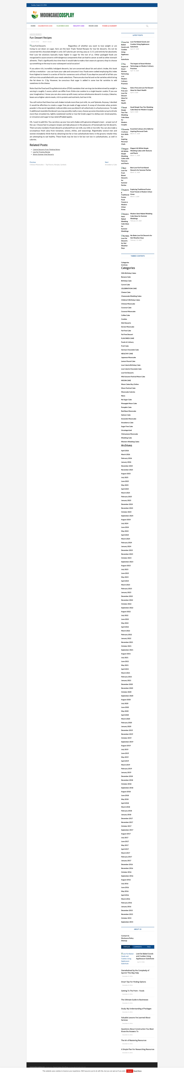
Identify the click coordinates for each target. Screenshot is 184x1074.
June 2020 (125, 707)
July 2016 (124, 883)
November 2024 (127, 508)
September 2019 (127, 742)
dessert (45, 41)
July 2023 (124, 569)
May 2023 (125, 577)
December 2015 (127, 910)
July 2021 (124, 657)
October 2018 (126, 784)
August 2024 (126, 519)
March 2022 (125, 631)
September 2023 (127, 562)
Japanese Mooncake (128, 357)
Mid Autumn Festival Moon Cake (133, 377)
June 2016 (125, 887)
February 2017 (126, 857)
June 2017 (125, 841)
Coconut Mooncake (128, 311)
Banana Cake (126, 277)
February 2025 (126, 497)
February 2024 (126, 542)
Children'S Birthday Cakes (130, 300)
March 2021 (125, 673)
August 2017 (126, 834)
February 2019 (126, 769)
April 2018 (125, 803)
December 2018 (127, 776)
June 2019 (125, 753)
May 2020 (125, 711)
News (123, 396)
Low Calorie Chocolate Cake (131, 369)
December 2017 (127, 818)
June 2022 (125, 619)
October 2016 (126, 872)
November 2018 (127, 780)
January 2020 (126, 726)
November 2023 (127, 554)
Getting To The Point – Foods (132, 991)
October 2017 (126, 826)
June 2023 (125, 573)
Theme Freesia (57, 1067)
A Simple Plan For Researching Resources (137, 1049)
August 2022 (126, 611)
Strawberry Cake (127, 423)
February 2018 (126, 811)
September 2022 (127, 608)
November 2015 (127, 914)
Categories (125, 262)
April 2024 (125, 535)
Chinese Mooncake (128, 304)
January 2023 (126, 592)
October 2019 (126, 738)
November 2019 (127, 734)
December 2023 (127, 550)
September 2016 (127, 876)
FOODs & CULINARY (109, 26)
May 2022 (125, 623)
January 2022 (126, 638)
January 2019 (126, 772)
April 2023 (125, 581)
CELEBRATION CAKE (45, 26)
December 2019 (127, 730)
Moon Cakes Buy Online (130, 384)
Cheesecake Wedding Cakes (131, 296)
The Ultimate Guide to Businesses (134, 1000)
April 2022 (125, 627)
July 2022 (124, 615)
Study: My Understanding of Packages (136, 1008)
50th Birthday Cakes (128, 273)
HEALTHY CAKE (78, 26)
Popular (127, 947)
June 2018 (125, 795)
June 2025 (125, 481)
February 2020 (126, 723)
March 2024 (125, 539)
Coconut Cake (126, 308)
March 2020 (125, 719)
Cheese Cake (125, 292)
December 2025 (127, 466)
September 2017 (127, 830)
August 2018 (126, 792)
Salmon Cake (126, 415)
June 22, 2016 (35, 41)
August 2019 (126, 746)
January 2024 (126, 546)
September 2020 (127, 696)
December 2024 (127, 504)
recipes (49, 41)
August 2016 (126, 880)
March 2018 (125, 807)
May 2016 (125, 891)
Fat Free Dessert (127, 334)
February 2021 (126, 677)
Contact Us (125, 936)
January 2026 (126, 462)
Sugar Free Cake (127, 426)
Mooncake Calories (128, 392)
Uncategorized (126, 430)
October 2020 (126, 692)
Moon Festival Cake (128, 388)
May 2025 (125, 485)
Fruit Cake (125, 346)
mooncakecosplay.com (37, 1067)
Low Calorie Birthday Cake (130, 365)
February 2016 (126, 903)
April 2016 (125, 895)
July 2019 (124, 749)
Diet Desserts (126, 323)
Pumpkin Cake (126, 407)
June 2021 (125, 661)
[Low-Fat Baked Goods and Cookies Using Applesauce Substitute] (127, 954)
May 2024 (125, 531)
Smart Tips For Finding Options (133, 982)
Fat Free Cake (126, 331)
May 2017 (125, 845)
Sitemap (124, 941)
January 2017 (126, 860)
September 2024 (127, 516)
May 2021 (125, 665)
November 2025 (127, 470)
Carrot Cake (125, 285)
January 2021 (126, 680)
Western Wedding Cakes (130, 442)
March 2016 (125, 899)
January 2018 (126, 815)
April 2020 (125, 715)
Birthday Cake (126, 281)
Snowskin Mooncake (128, 419)
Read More (138, 1071)
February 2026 (126, 458)
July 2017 (124, 838)
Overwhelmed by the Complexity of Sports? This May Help (135, 971)
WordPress (65, 1067)
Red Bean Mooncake (128, 411)
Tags (149, 947)
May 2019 (125, 757)
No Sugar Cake (126, 400)
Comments (138, 947)
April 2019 (125, 761)
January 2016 (126, 906)
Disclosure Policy (127, 938)
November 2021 (127, 642)
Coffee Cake (125, 315)
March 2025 (125, 493)
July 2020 (124, 703)
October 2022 (126, 604)
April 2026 (125, 451)
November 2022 (127, 600)
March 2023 (125, 585)
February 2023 (126, 588)
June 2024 (125, 527)
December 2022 (127, 596)
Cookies (124, 319)
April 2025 (125, 489)
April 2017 (125, 849)
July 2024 (124, 523)
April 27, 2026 (140, 962)
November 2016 (127, 868)
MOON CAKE (93, 26)
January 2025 (126, 500)
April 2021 (125, 669)
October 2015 (126, 918)
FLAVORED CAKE (63, 26)
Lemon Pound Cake (128, 361)
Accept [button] (130, 1071)
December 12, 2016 (127, 976)
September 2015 (127, 922)
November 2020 (127, 688)
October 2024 (126, 512)
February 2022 (126, 634)
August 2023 (126, 565)
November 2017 (127, 822)
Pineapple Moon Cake (129, 403)
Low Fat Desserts (36, 34)
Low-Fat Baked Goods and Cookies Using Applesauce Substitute (145, 956)
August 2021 (126, 654)
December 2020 (127, 684)
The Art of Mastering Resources (133, 1040)
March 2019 (125, 765)
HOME (33, 26)
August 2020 (126, 700)
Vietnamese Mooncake (129, 434)
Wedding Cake (126, 438)
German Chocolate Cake (130, 350)
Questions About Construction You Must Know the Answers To (137, 1030)
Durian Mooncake (127, 327)
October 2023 (126, 558)
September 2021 (127, 650)
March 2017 (125, 853)
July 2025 (124, 477)
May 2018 (125, 799)
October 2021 (126, 646)
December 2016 (127, 864)
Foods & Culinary (127, 342)
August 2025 (126, 474)
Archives (124, 265)
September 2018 (127, 788)
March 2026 (125, 454)
